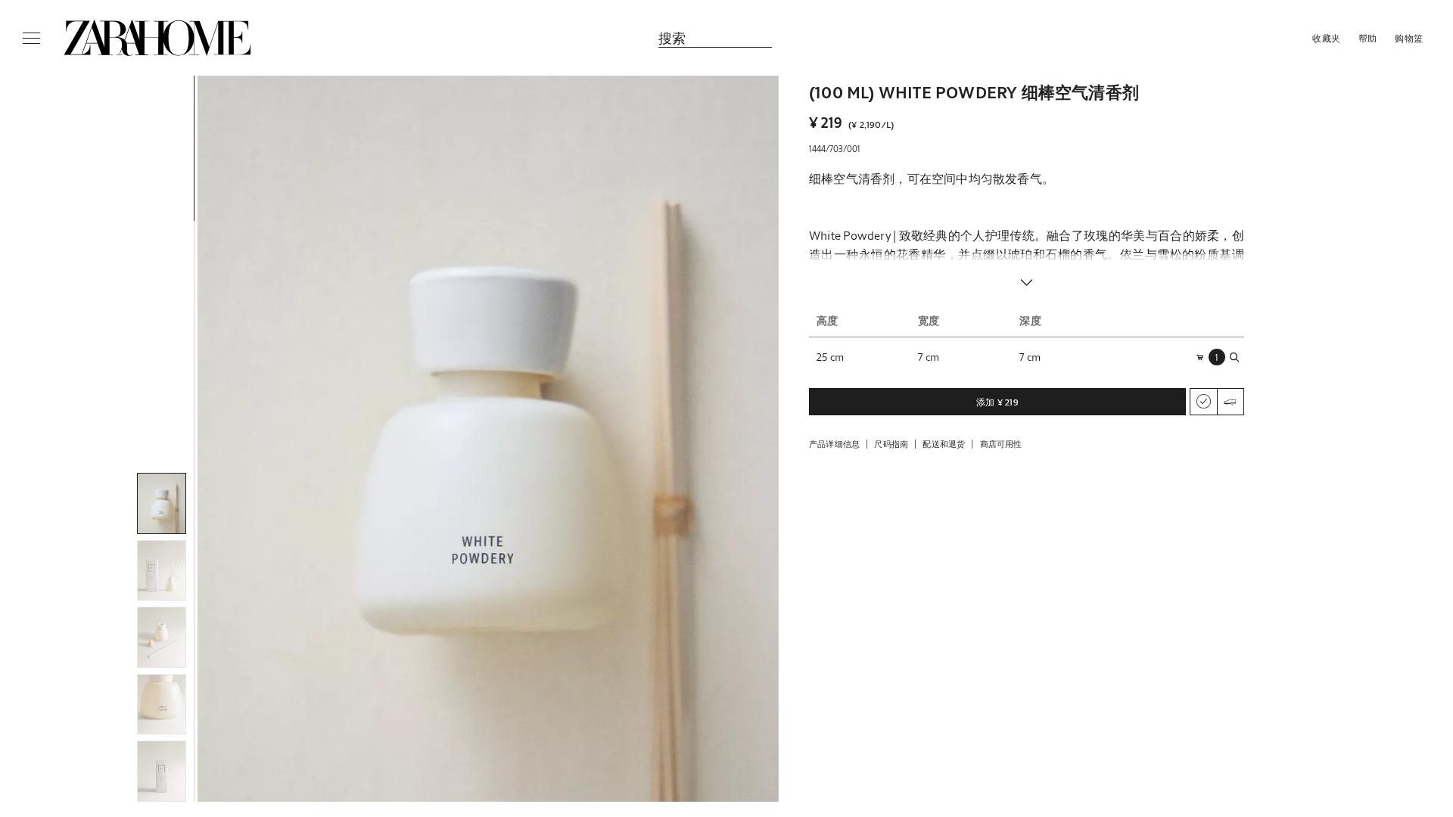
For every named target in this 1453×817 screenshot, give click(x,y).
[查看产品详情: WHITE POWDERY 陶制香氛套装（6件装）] (894, 635)
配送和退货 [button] (944, 444)
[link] (157, 38)
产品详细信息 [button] (834, 444)
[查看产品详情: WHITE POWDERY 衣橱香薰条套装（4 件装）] (1071, 635)
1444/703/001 (834, 149)
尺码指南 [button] (891, 444)
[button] (488, 439)
